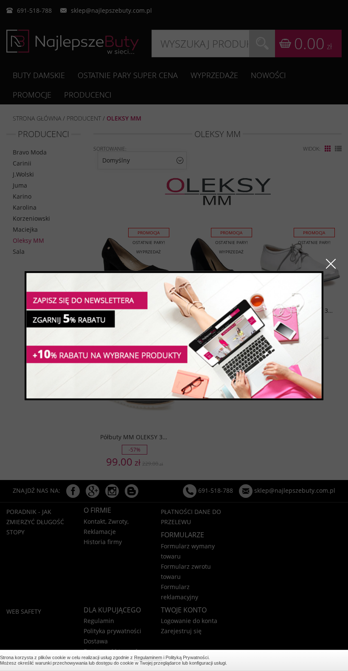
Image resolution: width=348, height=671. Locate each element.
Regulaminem (148, 657)
